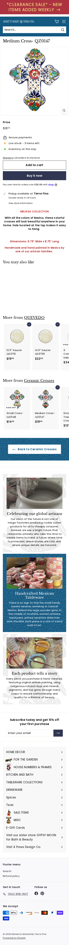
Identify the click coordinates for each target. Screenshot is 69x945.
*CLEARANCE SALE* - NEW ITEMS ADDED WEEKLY (34, 7)
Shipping (8, 157)
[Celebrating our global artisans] (34, 493)
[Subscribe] (58, 733)
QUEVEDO (34, 317)
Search (7, 871)
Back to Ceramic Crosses (37, 449)
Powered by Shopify (14, 938)
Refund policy (11, 876)
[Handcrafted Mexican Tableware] (34, 573)
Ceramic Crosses (39, 380)
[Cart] (57, 21)
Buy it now (34, 176)
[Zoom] (64, 110)
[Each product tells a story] (34, 653)
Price (6, 122)
